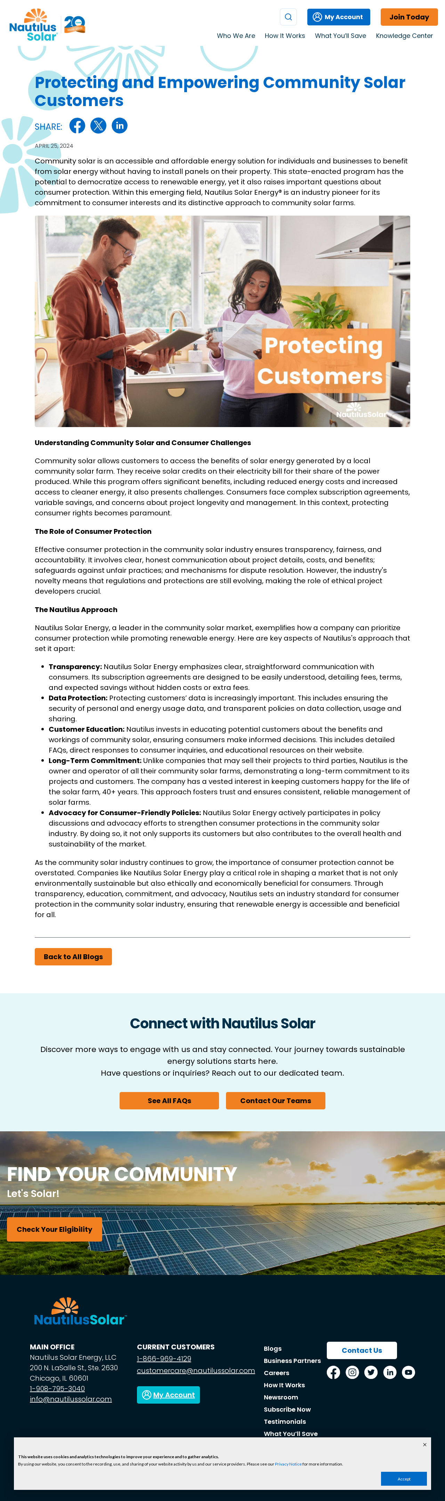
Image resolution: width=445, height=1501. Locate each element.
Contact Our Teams (275, 1101)
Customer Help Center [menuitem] (384, 50)
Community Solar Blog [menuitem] (383, 73)
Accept (404, 1479)
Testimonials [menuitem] (371, 106)
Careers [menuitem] (276, 1372)
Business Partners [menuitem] (292, 1360)
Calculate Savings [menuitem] (377, 61)
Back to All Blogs (73, 957)
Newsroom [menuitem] (281, 1397)
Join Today (409, 17)
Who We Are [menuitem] (236, 35)
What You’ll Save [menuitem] (340, 35)
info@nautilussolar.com (71, 1399)
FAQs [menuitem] (361, 95)
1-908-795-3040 (57, 1389)
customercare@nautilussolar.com (196, 1370)
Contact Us (362, 1350)
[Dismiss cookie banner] (425, 1445)
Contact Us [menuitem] (369, 84)
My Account (344, 17)
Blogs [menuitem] (273, 1348)
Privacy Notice (288, 1464)
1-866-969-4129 (164, 1359)
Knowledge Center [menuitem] (404, 35)
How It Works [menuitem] (285, 35)
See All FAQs (169, 1101)
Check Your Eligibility (54, 1229)
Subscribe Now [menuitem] (287, 1409)
